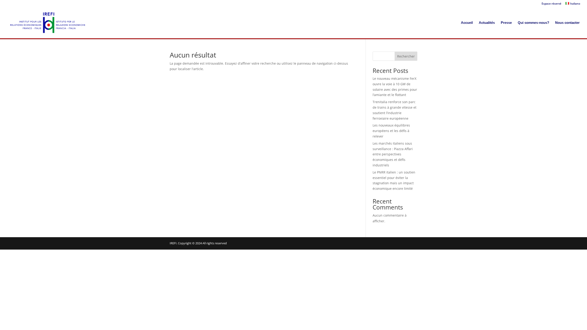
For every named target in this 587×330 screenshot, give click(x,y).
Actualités (487, 23)
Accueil (467, 23)
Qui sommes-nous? (533, 23)
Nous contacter (567, 23)
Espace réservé (551, 4)
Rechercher (406, 56)
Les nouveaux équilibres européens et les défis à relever (391, 130)
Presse (506, 23)
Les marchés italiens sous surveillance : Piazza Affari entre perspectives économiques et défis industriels (393, 154)
